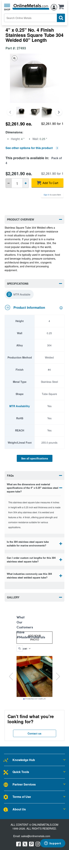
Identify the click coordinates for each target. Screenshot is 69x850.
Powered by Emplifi (35, 699)
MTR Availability (19, 406)
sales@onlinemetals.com (35, 836)
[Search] (61, 18)
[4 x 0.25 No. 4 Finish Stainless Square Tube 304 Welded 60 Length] (21, 112)
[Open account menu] (54, 7)
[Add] (26, 183)
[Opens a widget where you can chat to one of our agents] (52, 843)
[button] (62, 8)
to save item (52, 194)
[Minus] (9, 183)
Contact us (34, 733)
